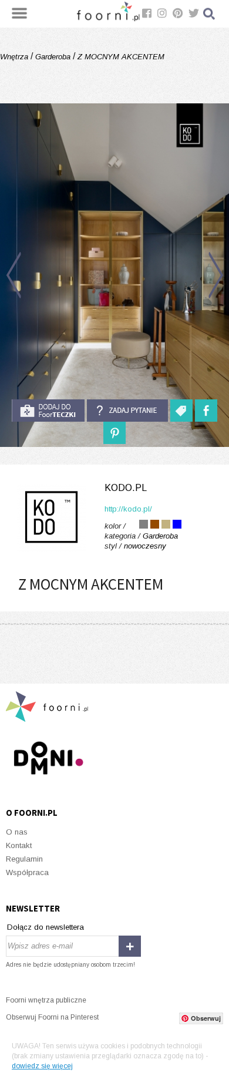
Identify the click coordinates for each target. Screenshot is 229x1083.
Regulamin (24, 859)
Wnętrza (15, 56)
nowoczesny (145, 546)
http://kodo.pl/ (128, 508)
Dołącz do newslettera (45, 927)
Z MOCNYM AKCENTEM (119, 56)
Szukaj (209, 14)
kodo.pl (126, 488)
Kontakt (19, 845)
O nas (17, 832)
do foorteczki (48, 410)
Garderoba (53, 56)
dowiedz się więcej (42, 1066)
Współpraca (27, 872)
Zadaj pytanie (127, 410)
